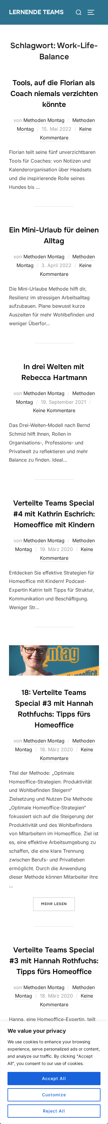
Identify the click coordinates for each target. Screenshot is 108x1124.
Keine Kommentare (54, 410)
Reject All (54, 1110)
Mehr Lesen (58, 903)
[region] (54, 1072)
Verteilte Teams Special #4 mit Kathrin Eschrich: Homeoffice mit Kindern (54, 514)
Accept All (54, 1078)
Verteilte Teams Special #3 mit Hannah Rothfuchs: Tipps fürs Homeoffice (54, 960)
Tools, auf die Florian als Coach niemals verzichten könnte (54, 93)
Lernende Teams (36, 12)
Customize (54, 1094)
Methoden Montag (43, 120)
